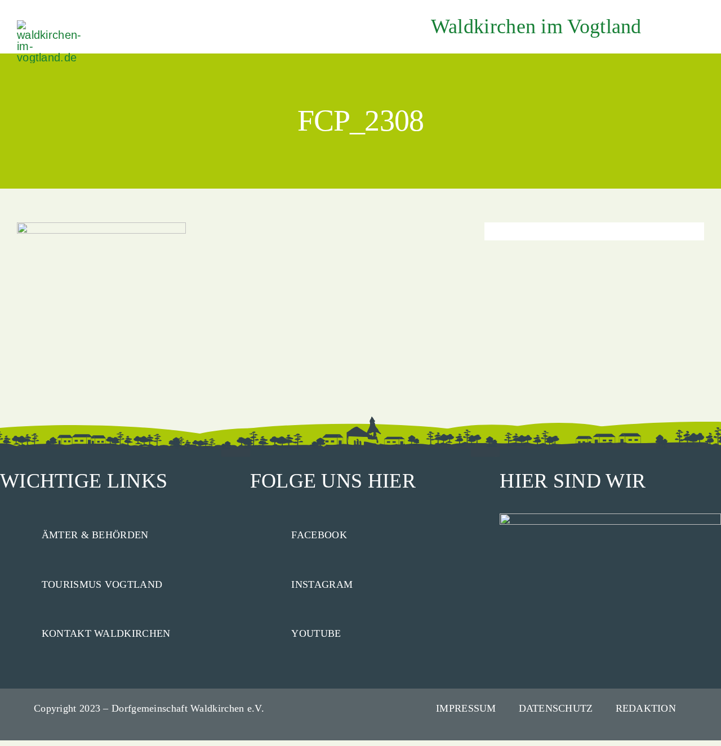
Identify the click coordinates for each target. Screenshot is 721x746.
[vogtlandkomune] (50, 26)
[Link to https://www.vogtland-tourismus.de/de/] (16, 582)
